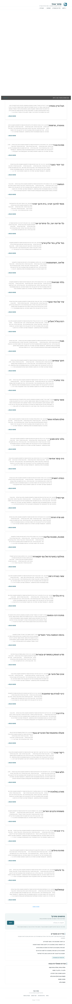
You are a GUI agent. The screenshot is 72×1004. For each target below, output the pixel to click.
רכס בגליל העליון (56, 321)
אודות (47, 995)
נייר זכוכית (59, 831)
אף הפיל (60, 498)
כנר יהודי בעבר (57, 164)
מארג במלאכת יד (56, 791)
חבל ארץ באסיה (56, 106)
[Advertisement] (5, 31)
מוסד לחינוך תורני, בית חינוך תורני (48, 204)
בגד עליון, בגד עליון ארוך (52, 243)
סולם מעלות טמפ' (55, 419)
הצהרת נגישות (26, 995)
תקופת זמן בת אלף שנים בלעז (57, 976)
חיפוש (10, 922)
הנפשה (60, 184)
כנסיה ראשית (58, 478)
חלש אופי (59, 772)
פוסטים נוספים (36, 906)
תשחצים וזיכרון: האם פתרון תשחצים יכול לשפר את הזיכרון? (50, 950)
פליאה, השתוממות (55, 262)
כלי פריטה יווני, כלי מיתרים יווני (49, 223)
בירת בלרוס (58, 596)
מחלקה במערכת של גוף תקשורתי (48, 556)
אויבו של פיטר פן (56, 674)
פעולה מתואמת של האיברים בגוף (48, 733)
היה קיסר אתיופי (56, 458)
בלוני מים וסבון (57, 439)
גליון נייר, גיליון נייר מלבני (58, 970)
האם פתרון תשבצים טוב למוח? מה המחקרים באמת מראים (50, 947)
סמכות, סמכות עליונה (54, 537)
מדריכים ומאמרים (56, 8)
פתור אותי (56, 4)
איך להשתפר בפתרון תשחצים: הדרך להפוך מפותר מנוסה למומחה (49, 944)
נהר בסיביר (59, 380)
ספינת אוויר (58, 145)
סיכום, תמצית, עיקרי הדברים (58, 973)
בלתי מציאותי (57, 282)
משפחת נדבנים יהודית (53, 811)
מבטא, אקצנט (61, 979)
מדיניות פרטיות (41, 995)
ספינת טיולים (58, 850)
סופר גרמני (59, 400)
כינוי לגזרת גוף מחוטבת (53, 693)
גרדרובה (60, 713)
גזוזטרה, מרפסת (56, 125)
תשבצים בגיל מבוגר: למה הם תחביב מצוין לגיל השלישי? (51, 953)
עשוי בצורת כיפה (56, 576)
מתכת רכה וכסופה (55, 615)
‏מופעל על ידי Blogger (36, 1000)
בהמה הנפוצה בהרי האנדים (51, 635)
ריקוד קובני (59, 752)
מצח (62, 341)
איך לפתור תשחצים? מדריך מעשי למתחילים (54, 941)
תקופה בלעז (62, 982)
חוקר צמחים (58, 360)
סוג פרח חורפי (57, 517)
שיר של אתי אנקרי (55, 302)
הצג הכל (5, 98)
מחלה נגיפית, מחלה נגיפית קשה (57, 967)
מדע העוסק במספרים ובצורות (50, 654)
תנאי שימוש (33, 995)
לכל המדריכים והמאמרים (58, 957)
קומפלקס (59, 889)
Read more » (12, 116)
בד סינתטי (59, 870)
